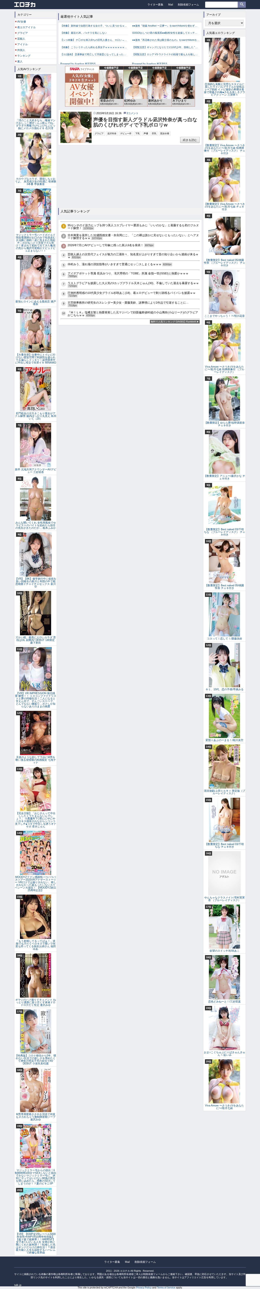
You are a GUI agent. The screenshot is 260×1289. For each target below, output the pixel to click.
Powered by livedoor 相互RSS (78, 63)
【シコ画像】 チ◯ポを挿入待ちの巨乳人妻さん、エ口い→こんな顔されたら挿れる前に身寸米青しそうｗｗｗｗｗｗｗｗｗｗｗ (94, 40)
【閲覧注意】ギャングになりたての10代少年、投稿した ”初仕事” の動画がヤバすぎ (165, 47)
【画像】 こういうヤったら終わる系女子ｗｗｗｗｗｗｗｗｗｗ (94, 47)
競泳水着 (164, 133)
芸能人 (21, 38)
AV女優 (21, 21)
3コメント (133, 113)
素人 (20, 61)
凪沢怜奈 (111, 133)
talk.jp (17, 1285)
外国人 (21, 50)
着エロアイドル (26, 27)
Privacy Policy (144, 1287)
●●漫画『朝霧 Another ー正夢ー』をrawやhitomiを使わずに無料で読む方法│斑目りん (165, 25)
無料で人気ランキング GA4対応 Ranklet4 (173, 321)
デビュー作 (125, 133)
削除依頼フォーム (188, 4)
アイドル (22, 44)
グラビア (99, 133)
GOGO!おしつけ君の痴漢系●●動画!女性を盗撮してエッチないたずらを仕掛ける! (165, 32)
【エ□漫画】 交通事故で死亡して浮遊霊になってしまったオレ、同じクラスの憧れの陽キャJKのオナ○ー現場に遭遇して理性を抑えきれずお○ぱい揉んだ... (94, 54)
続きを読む (190, 140)
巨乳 (154, 133)
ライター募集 (155, 4)
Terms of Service (166, 1287)
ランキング (23, 55)
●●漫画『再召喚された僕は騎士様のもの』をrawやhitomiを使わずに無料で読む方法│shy (165, 40)
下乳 (137, 133)
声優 (146, 133)
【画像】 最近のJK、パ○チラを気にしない (84, 32)
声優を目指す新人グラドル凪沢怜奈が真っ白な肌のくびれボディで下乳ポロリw (145, 122)
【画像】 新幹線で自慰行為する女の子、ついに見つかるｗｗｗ (94, 25)
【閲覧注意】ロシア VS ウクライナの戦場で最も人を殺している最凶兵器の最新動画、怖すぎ (165, 54)
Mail (170, 4)
